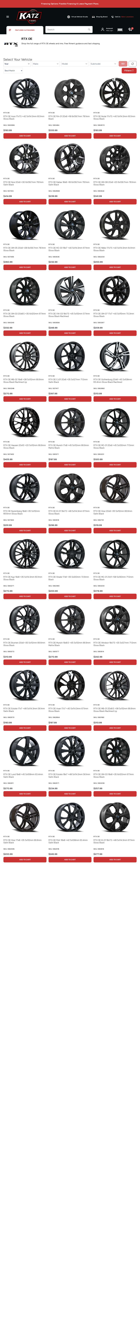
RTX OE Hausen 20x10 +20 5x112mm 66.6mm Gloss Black (24, 446)
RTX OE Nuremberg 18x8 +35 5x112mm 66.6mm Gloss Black (21, 512)
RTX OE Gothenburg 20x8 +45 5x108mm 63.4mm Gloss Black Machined (113, 380)
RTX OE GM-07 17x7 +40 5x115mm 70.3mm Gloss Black (114, 315)
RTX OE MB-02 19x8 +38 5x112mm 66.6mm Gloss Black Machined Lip (23, 380)
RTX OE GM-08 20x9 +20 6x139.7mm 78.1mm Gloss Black (115, 183)
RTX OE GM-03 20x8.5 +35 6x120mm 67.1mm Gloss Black (24, 315)
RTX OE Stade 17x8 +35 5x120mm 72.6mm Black (69, 578)
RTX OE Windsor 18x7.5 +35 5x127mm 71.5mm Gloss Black (115, 644)
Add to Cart (25, 136)
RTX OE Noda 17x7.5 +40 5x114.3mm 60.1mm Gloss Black (114, 117)
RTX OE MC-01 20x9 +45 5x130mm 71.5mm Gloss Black (114, 446)
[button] (120, 29)
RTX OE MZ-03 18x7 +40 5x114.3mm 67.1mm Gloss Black (69, 249)
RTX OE (6, 113)
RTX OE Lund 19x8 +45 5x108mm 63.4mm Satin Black (23, 775)
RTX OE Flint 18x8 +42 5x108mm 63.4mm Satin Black (68, 841)
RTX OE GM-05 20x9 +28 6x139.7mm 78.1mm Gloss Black (24, 249)
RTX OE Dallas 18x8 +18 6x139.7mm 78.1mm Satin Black (69, 183)
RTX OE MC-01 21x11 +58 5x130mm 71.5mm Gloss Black (113, 578)
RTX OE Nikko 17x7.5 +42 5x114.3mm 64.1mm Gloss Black (114, 249)
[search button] (89, 29)
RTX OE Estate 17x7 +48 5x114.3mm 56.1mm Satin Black (24, 709)
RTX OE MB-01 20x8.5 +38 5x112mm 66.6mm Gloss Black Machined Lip (115, 709)
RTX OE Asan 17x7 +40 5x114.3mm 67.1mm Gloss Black (68, 709)
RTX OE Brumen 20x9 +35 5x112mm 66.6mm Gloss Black (24, 644)
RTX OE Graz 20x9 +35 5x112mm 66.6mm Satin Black (113, 512)
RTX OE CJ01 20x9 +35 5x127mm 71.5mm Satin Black (68, 380)
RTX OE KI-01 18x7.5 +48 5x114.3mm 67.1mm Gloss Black (114, 841)
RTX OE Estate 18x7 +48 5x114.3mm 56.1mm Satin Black (69, 775)
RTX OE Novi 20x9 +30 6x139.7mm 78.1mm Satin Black (23, 183)
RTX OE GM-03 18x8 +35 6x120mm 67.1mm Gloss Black (114, 775)
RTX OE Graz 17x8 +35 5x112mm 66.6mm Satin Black (22, 841)
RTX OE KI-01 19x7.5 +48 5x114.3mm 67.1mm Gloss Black (69, 512)
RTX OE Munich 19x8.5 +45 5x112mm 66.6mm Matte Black (70, 644)
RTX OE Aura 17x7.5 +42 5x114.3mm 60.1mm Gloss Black (23, 117)
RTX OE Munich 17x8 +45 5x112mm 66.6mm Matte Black (69, 446)
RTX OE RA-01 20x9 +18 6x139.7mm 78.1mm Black (69, 117)
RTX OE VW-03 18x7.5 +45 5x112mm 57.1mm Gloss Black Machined (69, 315)
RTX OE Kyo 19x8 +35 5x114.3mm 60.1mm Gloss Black (22, 578)
